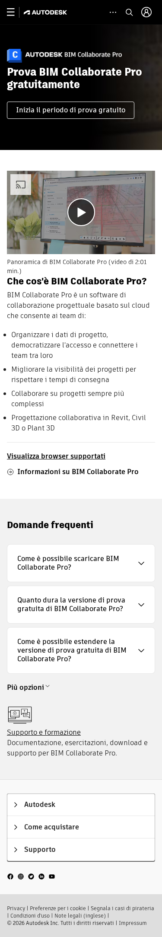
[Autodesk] (46, 12)
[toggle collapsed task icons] (113, 12)
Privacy (16, 908)
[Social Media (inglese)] (31, 875)
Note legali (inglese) (80, 915)
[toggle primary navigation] (15, 12)
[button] (81, 563)
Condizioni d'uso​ (30, 915)
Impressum (133, 923)
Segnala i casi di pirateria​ (122, 908)
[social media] (31, 875)
